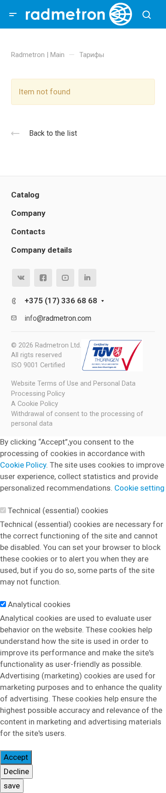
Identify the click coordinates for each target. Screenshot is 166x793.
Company (28, 213)
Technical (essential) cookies (58, 510)
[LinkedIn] (87, 278)
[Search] (146, 15)
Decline (16, 771)
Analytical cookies (39, 604)
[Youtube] (65, 278)
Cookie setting (139, 487)
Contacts (28, 231)
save (12, 785)
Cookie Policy (23, 464)
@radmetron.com (64, 318)
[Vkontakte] (21, 278)
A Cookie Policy (34, 403)
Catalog (25, 194)
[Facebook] (43, 278)
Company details (41, 250)
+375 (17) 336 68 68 (60, 300)
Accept (16, 757)
